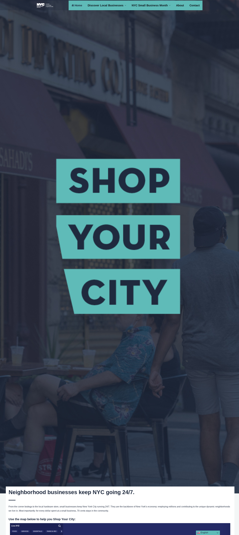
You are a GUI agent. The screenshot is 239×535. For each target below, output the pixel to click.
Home (78, 5)
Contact (194, 5)
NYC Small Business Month (150, 5)
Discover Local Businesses (105, 5)
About (180, 5)
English (204, 532)
